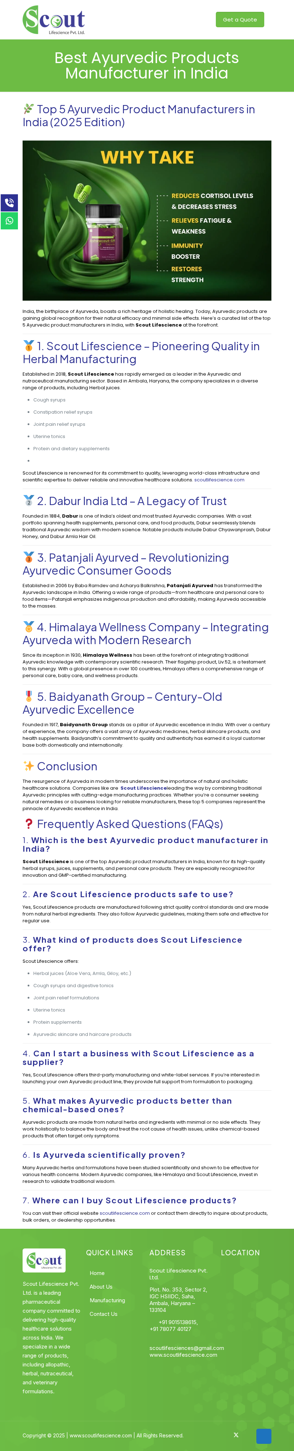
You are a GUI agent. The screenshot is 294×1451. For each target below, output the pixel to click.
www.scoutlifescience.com (183, 1354)
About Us (101, 1286)
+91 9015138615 (176, 1322)
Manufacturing (107, 1300)
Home (97, 1273)
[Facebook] (217, 1435)
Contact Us (104, 1313)
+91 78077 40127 (170, 1329)
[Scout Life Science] (54, 19)
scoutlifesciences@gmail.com (187, 1348)
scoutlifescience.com (219, 479)
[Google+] (227, 1435)
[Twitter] (236, 1435)
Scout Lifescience (93, 346)
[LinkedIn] (245, 1435)
